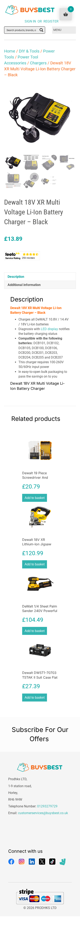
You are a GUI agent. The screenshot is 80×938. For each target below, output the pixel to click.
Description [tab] (16, 277)
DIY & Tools (29, 51)
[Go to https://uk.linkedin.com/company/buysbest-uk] (32, 861)
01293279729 (47, 806)
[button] (69, 89)
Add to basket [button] (35, 498)
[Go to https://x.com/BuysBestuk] (42, 861)
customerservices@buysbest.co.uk (43, 813)
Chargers (38, 63)
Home (9, 51)
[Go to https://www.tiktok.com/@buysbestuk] (52, 861)
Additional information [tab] (24, 285)
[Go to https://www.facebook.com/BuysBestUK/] (11, 861)
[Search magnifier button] (41, 30)
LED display (49, 329)
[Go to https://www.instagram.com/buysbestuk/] (21, 861)
